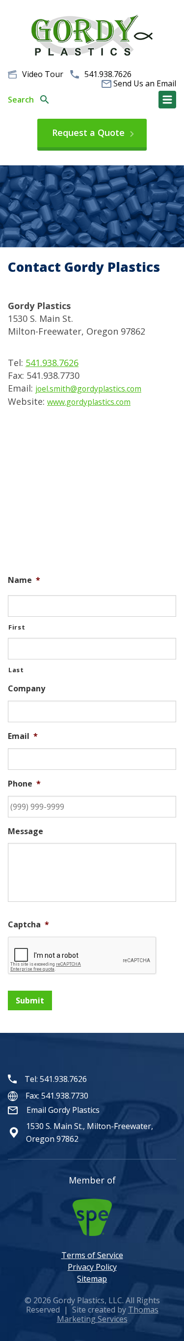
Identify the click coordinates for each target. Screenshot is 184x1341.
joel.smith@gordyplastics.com (88, 388)
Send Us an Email (144, 83)
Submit (30, 1000)
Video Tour (42, 74)
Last (16, 669)
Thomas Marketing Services (107, 1314)
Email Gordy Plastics (63, 1109)
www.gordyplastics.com (89, 401)
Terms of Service (92, 1255)
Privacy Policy (92, 1267)
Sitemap (92, 1278)
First (16, 627)
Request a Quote (88, 132)
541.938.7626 (107, 74)
